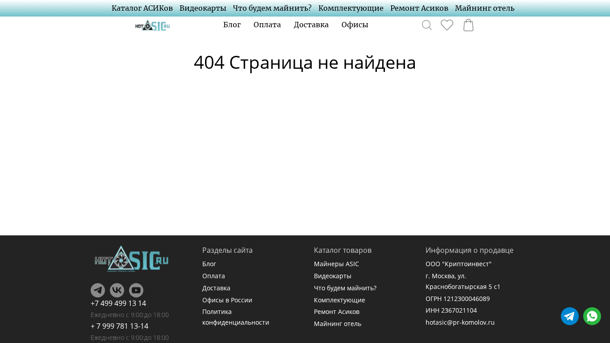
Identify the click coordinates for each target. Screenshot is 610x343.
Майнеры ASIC (336, 263)
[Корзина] (468, 25)
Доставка (311, 24)
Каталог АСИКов (142, 8)
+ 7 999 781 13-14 (119, 326)
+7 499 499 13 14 (118, 303)
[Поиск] (427, 25)
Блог (232, 24)
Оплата (267, 24)
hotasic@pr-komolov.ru (460, 322)
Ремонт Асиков (419, 8)
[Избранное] (447, 25)
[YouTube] (136, 290)
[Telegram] (98, 290)
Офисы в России (227, 300)
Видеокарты (203, 8)
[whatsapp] (592, 316)
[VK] (117, 290)
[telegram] (570, 316)
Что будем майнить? (272, 8)
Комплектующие (351, 8)
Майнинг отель (484, 8)
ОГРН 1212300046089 (458, 298)
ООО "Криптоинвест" (459, 263)
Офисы (355, 24)
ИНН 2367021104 (451, 310)
